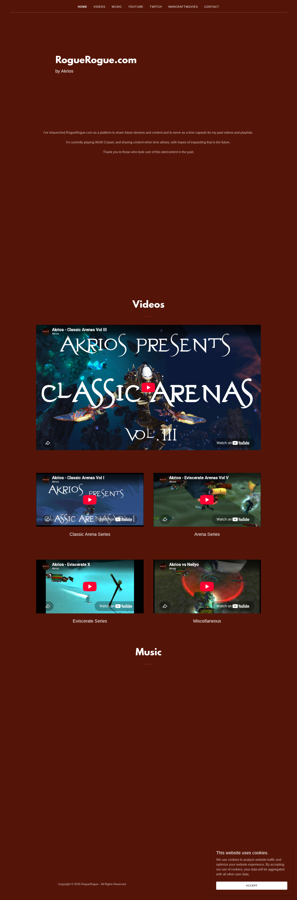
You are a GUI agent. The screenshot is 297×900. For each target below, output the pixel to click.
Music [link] (117, 6)
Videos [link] (99, 6)
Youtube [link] (135, 6)
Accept (251, 885)
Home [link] (82, 6)
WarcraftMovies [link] (183, 6)
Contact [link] (211, 6)
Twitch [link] (156, 6)
